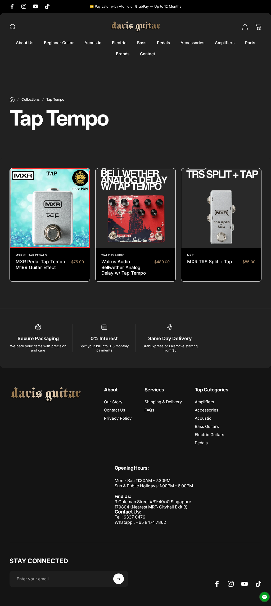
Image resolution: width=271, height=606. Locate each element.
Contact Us (114, 410)
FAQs (149, 410)
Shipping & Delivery (163, 401)
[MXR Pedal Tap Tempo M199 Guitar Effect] (50, 208)
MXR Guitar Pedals (31, 255)
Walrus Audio (113, 255)
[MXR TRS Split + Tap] (221, 208)
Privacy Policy (118, 418)
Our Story (113, 401)
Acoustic (203, 418)
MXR (190, 255)
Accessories (206, 410)
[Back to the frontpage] (12, 99)
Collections (30, 99)
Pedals (201, 442)
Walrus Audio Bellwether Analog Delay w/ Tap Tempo (123, 267)
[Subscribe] (118, 578)
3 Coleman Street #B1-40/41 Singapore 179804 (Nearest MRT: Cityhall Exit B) (153, 504)
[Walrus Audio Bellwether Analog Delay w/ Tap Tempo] (135, 208)
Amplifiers (204, 401)
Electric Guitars (209, 434)
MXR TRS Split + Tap (209, 261)
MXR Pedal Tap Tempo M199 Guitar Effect (40, 264)
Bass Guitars (207, 426)
